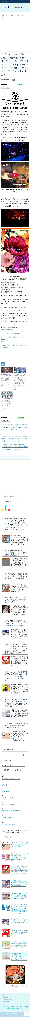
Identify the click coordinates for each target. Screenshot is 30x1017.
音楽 (13, 80)
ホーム (4, 994)
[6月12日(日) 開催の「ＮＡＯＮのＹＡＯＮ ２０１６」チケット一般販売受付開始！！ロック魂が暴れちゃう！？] (7, 370)
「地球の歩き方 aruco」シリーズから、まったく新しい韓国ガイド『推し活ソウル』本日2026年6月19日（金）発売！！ (19, 884)
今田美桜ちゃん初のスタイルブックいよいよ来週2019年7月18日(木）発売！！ (16, 600)
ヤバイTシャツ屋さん (13, 427)
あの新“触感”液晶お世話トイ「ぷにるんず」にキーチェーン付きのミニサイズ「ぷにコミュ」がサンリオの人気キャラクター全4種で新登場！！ (19, 956)
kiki (6, 425)
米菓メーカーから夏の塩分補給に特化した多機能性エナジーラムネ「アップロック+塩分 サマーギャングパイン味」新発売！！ (16, 676)
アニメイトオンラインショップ (11, 779)
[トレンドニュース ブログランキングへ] (5, 88)
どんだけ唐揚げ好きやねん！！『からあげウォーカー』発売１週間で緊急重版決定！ (16, 553)
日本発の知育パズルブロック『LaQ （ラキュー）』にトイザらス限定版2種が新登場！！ (16, 623)
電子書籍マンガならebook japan (11, 810)
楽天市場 (4, 785)
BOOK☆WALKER (7, 817)
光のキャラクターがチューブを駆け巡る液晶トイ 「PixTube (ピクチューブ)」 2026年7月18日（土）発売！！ (19, 857)
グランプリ (10, 425)
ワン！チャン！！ (12, 429)
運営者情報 (6, 1001)
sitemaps (8, 501)
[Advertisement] (15, 35)
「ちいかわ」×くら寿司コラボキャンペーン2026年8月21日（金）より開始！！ (16, 725)
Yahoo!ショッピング (7, 797)
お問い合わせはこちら (9, 999)
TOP (8, 15)
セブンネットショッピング (9, 804)
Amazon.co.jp (5, 791)
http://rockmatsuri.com (7, 329)
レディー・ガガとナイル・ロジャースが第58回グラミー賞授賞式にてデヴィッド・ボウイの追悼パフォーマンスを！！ (14, 439)
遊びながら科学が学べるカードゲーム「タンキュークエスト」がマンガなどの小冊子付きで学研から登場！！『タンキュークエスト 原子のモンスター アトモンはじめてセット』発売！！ (16, 525)
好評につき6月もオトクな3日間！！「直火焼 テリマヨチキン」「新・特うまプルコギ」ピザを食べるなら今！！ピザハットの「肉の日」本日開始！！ (16, 648)
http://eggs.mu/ (16, 333)
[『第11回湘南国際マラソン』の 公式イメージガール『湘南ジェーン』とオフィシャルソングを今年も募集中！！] (7, 394)
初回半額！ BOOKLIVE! (9, 824)
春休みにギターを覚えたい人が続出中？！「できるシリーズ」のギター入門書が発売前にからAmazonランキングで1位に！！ (15, 447)
